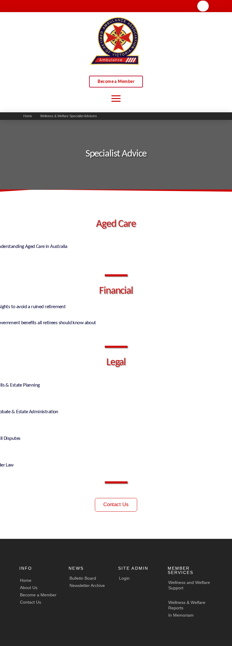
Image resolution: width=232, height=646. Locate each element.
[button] (203, 6)
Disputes (12, 438)
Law (9, 465)
